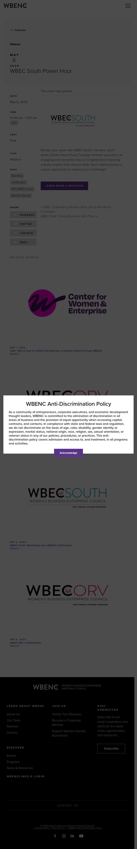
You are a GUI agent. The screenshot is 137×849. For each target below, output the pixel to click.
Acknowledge (68, 453)
